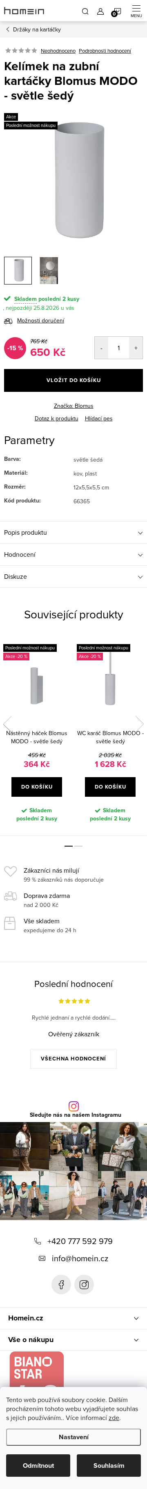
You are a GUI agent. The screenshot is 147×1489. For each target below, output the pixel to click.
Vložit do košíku (74, 380)
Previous (7, 724)
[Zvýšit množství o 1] (136, 348)
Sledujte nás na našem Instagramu (75, 1115)
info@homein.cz (80, 1258)
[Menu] (136, 10)
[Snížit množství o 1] (101, 348)
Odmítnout (38, 1465)
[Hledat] (85, 10)
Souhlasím (109, 1465)
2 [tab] (78, 846)
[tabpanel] (37, 735)
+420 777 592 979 (80, 1241)
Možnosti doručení (40, 320)
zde (114, 1417)
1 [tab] (69, 846)
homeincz (84, 1284)
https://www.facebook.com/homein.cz (61, 1284)
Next (140, 724)
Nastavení (74, 1437)
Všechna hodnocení (73, 1058)
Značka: (74, 406)
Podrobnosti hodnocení (105, 50)
